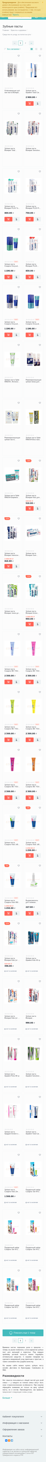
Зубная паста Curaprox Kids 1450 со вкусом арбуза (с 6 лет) (33, 844)
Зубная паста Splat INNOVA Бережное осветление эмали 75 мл (11, 497)
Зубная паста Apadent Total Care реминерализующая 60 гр (33, 1133)
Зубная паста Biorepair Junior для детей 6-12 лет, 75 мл (11, 612)
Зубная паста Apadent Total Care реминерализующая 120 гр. (33, 92)
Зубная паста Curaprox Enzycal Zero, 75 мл (32, 323)
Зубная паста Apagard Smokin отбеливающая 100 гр (12, 1133)
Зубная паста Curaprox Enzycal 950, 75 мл (11, 323)
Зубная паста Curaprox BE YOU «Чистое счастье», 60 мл (33, 786)
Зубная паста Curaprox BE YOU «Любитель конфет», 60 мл (32, 670)
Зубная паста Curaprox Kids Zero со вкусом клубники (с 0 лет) (12, 1191)
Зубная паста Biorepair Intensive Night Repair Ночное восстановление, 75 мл (12, 554)
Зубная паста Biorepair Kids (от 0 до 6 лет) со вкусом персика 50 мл (12, 1017)
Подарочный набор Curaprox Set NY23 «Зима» (11, 1306)
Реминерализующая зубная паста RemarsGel (12, 439)
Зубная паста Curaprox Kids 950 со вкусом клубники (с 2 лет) (12, 902)
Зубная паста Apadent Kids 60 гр (33, 959)
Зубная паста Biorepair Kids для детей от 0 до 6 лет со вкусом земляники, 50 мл (33, 497)
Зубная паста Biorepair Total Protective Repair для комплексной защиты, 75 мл (11, 150)
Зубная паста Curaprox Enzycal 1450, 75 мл (11, 265)
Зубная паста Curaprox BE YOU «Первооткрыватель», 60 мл (11, 786)
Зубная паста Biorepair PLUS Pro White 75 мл (33, 207)
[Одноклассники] (9, 1440)
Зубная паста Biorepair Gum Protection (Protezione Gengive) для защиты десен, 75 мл (33, 554)
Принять (16, 15)
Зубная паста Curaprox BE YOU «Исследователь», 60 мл (11, 728)
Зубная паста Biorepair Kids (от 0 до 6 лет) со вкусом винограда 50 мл (12, 959)
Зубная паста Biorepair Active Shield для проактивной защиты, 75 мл (33, 612)
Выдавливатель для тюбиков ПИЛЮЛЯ (32, 902)
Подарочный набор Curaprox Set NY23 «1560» (33, 1191)
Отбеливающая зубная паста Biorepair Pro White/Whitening (12, 92)
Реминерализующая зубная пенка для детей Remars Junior (33, 381)
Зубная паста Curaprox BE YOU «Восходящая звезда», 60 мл (32, 728)
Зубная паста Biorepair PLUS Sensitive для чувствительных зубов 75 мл (33, 265)
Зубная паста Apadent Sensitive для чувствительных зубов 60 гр (32, 1075)
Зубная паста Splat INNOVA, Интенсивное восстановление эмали (12, 381)
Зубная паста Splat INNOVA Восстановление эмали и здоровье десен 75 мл (33, 439)
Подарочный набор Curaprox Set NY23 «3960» (11, 1249)
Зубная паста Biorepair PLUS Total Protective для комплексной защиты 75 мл (12, 207)
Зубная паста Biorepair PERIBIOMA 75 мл (33, 1017)
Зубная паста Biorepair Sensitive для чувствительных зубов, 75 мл (33, 150)
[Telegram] (12, 1440)
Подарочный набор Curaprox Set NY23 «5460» (33, 1249)
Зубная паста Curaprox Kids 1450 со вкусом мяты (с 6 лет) (12, 844)
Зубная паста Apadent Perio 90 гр (11, 1075)
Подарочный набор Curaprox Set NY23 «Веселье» (33, 1306)
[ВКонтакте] (6, 1440)
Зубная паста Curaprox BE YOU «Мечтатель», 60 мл (12, 670)
